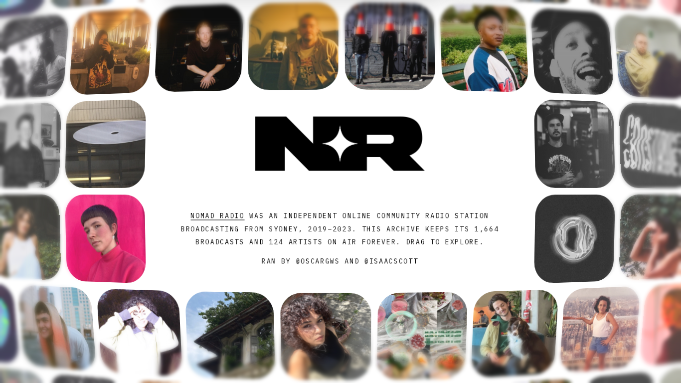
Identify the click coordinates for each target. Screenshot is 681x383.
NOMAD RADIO (217, 215)
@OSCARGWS (318, 261)
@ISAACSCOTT (391, 261)
